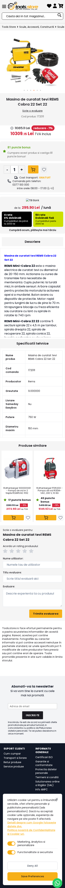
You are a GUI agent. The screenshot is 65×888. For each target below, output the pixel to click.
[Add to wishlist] (44, 169)
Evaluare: (9, 586)
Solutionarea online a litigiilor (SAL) (47, 783)
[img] (11, 128)
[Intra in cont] (55, 6)
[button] (24, 90)
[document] (32, 839)
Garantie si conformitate (44, 763)
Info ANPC (41, 789)
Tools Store (9, 26)
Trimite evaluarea (45, 613)
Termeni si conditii (46, 777)
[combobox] (32, 16)
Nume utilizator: (13, 558)
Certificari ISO (44, 757)
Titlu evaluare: (12, 572)
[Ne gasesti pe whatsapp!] (57, 883)
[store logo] (27, 6)
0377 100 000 (20, 185)
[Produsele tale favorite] (49, 6)
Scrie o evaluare (32, 111)
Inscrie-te (32, 715)
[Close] (57, 799)
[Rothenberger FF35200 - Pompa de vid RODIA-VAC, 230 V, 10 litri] (49, 468)
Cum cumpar (12, 753)
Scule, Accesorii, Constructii (36, 26)
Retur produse (12, 762)
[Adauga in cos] (33, 169)
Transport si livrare (15, 758)
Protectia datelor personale (46, 771)
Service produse (14, 766)
